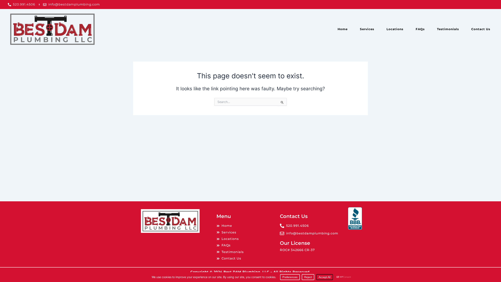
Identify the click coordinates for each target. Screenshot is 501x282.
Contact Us (480, 29)
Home (343, 29)
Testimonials (448, 29)
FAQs (420, 29)
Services (367, 29)
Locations (395, 29)
